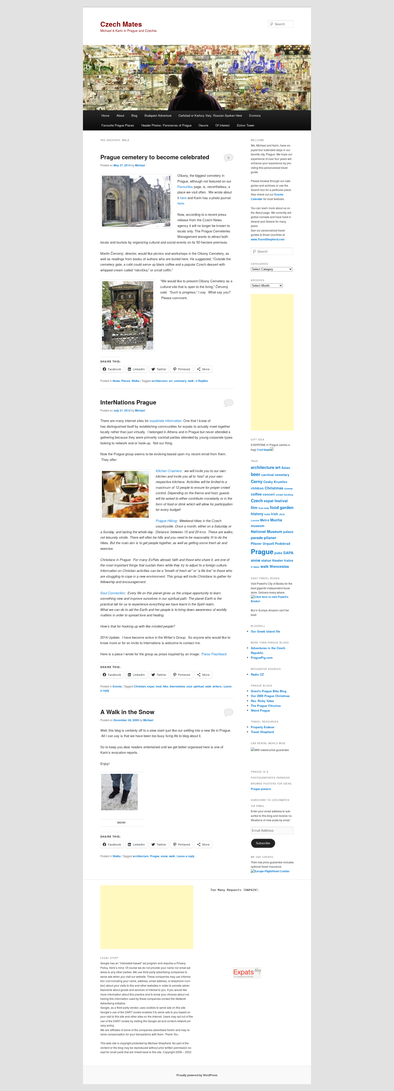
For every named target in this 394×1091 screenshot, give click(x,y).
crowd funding (284, 494)
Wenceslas (279, 566)
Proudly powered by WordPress (197, 1075)
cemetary (180, 381)
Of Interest (222, 125)
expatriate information (165, 420)
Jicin (282, 514)
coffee (256, 494)
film (254, 507)
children (257, 488)
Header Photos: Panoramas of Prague (166, 125)
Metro (264, 520)
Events (117, 686)
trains (288, 560)
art (171, 381)
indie (267, 514)
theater (277, 560)
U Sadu (255, 567)
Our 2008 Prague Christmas (270, 696)
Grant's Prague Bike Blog (268, 691)
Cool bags (263, 450)
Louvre (255, 520)
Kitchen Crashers (169, 470)
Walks (136, 381)
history (257, 513)
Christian (140, 686)
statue (266, 560)
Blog (134, 115)
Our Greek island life (265, 631)
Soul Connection (112, 592)
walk (191, 381)
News (116, 381)
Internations (177, 686)
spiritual (198, 686)
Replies (202, 381)
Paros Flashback (214, 653)
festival (281, 500)
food (158, 686)
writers (217, 686)
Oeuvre (203, 125)
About (120, 115)
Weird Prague (260, 710)
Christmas (274, 488)
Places (125, 381)
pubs (278, 553)
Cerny (256, 481)
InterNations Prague (128, 402)
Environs (255, 115)
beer (255, 474)
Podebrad (282, 543)
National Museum (266, 531)
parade (257, 537)
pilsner (270, 537)
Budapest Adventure (158, 115)
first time (264, 508)
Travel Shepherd (262, 732)
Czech (257, 500)
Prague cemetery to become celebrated (154, 157)
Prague (154, 856)
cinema (288, 488)
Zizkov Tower (245, 125)
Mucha (276, 519)
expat (150, 686)
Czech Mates (121, 24)
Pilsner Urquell (262, 543)
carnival (267, 474)
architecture (160, 381)
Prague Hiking (166, 520)
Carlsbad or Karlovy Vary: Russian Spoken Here (210, 115)
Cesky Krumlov (275, 481)
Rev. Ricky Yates (262, 701)
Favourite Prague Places (117, 125)
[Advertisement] (272, 362)
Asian (285, 467)
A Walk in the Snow (127, 712)
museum (257, 525)
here (183, 197)
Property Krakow (262, 727)
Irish (274, 514)
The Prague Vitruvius (266, 705)
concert (269, 494)
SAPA (288, 552)
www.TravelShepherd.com (268, 239)
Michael (140, 165)
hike (165, 686)
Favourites (185, 186)
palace (288, 531)
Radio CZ (257, 674)
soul (189, 686)
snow (164, 856)
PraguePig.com (262, 657)
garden (286, 507)
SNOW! (121, 822)
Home (105, 115)
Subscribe (263, 843)
